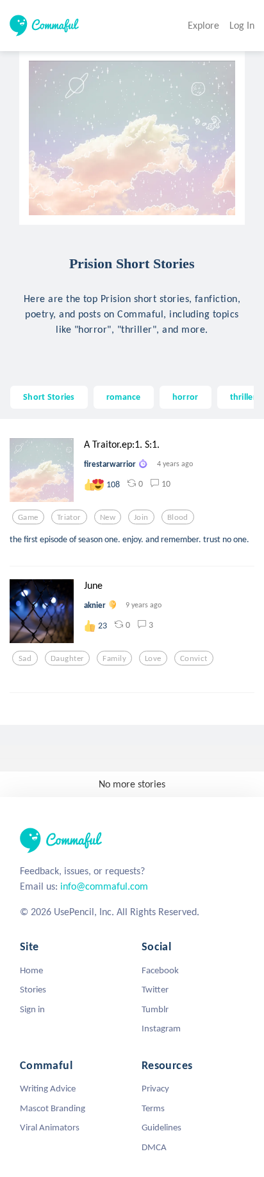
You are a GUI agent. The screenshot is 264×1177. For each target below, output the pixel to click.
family (114, 658)
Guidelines (161, 1127)
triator (69, 517)
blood (177, 517)
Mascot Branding (52, 1108)
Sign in (32, 1009)
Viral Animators (49, 1127)
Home (31, 970)
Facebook (160, 970)
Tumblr (155, 1009)
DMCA (154, 1147)
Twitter (155, 989)
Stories (33, 989)
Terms (153, 1108)
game (28, 517)
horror (185, 396)
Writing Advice (48, 1088)
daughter (67, 658)
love (153, 658)
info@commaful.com (104, 886)
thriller (243, 396)
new (107, 517)
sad (25, 658)
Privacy (155, 1088)
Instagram (161, 1028)
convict (194, 658)
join (141, 517)
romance (123, 396)
